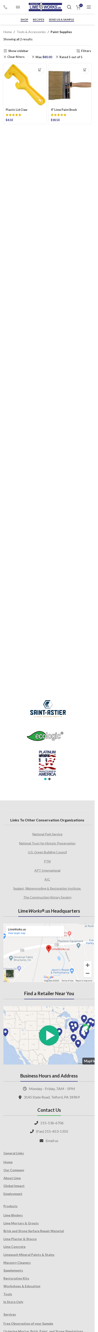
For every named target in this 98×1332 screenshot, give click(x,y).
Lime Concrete (14, 1247)
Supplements (13, 1270)
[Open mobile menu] (88, 7)
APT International (47, 870)
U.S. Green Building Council (47, 852)
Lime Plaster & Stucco (20, 1239)
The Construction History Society (47, 897)
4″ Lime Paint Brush (64, 110)
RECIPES (38, 19)
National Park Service (47, 834)
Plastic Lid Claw (16, 110)
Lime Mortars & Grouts (21, 1223)
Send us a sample (61, 19)
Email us (52, 1140)
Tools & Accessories (31, 32)
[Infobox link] (7, 7)
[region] (47, 737)
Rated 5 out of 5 (71, 57)
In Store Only (13, 1302)
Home (7, 32)
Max (44, 57)
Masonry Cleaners (17, 1262)
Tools (7, 1294)
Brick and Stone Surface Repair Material (33, 1231)
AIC (47, 879)
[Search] (69, 7)
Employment (12, 1194)
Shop (24, 19)
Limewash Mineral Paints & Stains (28, 1255)
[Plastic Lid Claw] (24, 84)
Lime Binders (13, 1215)
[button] (40, 70)
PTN (47, 861)
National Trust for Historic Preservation (47, 843)
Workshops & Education (21, 1286)
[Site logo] (45, 7)
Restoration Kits (16, 1278)
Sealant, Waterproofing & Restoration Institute (47, 888)
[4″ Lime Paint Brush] (70, 84)
